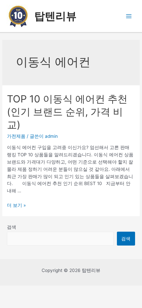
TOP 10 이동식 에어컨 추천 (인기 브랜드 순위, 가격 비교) (67, 112)
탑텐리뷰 (55, 16)
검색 (11, 227)
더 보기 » (16, 205)
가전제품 (16, 136)
